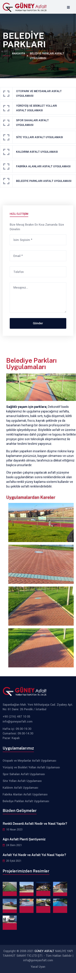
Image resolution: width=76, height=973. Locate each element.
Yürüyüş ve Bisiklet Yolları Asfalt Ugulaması (36, 108)
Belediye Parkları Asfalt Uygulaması (26, 801)
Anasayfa (18, 56)
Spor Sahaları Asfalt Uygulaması (32, 122)
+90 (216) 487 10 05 (16, 716)
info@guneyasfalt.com (18, 721)
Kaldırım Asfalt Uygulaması (37, 151)
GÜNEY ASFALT (44, 951)
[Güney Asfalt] (25, 7)
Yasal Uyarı (38, 967)
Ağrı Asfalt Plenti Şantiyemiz (24, 839)
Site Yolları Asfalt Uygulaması (39, 137)
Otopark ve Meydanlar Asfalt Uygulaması (39, 93)
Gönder (38, 323)
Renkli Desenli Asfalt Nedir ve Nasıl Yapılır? (35, 823)
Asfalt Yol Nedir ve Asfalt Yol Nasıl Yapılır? (34, 855)
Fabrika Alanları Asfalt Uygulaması (43, 166)
